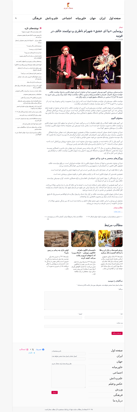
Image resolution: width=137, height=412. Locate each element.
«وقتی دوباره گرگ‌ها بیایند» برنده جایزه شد (30, 115)
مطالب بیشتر (118, 207)
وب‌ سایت (120, 323)
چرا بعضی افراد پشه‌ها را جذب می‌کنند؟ (31, 73)
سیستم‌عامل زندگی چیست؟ (34, 46)
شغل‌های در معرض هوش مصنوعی (32, 94)
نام (121, 314)
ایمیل (80, 314)
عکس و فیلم (116, 383)
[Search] (15, 18)
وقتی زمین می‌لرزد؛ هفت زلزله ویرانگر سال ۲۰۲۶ (28, 111)
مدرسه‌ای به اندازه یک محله (34, 82)
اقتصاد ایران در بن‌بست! (35, 49)
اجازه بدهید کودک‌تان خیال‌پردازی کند (31, 124)
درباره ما (118, 400)
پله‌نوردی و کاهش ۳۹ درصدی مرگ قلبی (31, 97)
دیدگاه (120, 289)
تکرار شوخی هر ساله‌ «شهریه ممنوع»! (31, 31)
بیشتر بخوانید (117, 211)
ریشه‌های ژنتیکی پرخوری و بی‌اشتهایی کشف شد (28, 61)
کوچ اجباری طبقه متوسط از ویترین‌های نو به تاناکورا (28, 64)
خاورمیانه (80, 18)
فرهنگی (37, 18)
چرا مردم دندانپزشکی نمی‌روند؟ (32, 52)
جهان (93, 18)
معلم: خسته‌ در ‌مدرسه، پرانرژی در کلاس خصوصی (28, 91)
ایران (102, 18)
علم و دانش (51, 18)
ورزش (119, 389)
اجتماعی (67, 18)
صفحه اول (115, 18)
